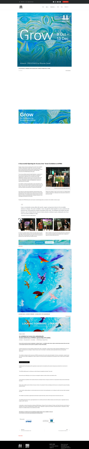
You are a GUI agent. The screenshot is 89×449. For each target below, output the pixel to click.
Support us (52, 447)
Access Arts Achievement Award (25, 175)
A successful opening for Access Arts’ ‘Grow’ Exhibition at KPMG (34, 68)
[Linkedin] (60, 2)
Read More (21, 246)
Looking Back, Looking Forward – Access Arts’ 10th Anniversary (34, 314)
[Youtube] (58, 2)
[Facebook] (53, 2)
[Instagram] (56, 2)
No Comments (68, 70)
